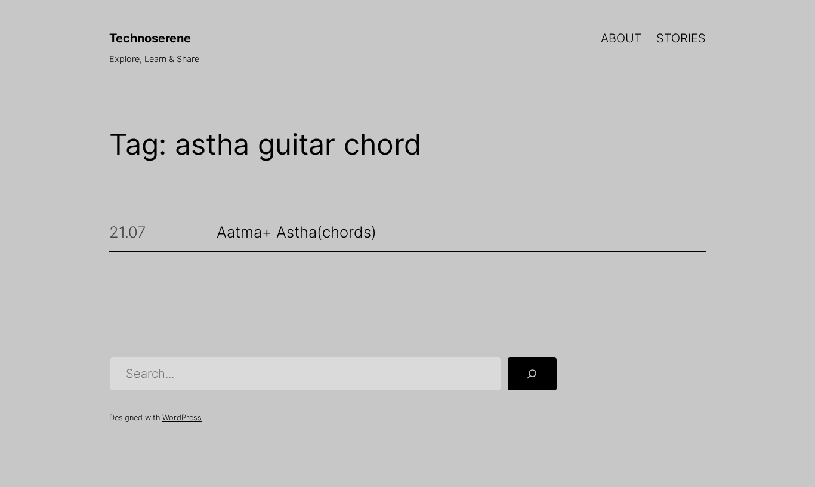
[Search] (532, 374)
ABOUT (621, 38)
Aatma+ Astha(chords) (296, 232)
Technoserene (150, 38)
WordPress (182, 417)
